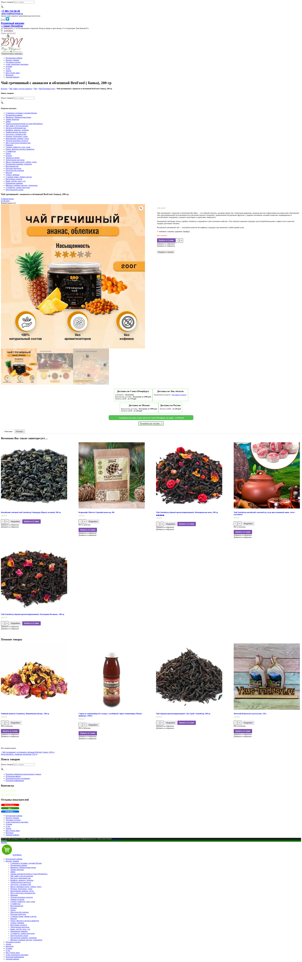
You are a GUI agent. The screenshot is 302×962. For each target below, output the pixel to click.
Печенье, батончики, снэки (17, 136)
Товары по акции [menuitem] (17, 899)
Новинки (9, 145)
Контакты (10, 75)
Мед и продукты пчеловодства (18, 143)
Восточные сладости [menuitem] (18, 925)
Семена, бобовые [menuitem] (17, 923)
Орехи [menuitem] (13, 910)
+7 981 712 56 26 (10, 11)
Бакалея (9, 173)
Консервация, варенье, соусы (17, 139)
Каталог (4, 89)
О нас (8, 69)
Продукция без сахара (14, 190)
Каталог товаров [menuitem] (12, 861)
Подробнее (15, 521)
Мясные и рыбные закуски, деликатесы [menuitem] (26, 940)
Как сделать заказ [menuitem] (13, 953)
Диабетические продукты (16, 132)
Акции (8, 71)
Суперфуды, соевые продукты (18, 187)
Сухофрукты (11, 151)
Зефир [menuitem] (12, 872)
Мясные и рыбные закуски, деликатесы (22, 185)
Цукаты (9, 156)
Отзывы (9, 66)
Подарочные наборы (14, 58)
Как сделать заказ (13, 73)
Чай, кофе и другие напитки (20, 89)
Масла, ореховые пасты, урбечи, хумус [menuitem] (26, 887)
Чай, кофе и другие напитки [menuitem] (21, 876)
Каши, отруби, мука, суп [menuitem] (20, 929)
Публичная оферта (13, 776)
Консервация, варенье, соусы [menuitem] (22, 891)
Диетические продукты (15, 160)
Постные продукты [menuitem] (18, 914)
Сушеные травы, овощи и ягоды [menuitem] (23, 916)
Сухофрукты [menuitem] (15, 904)
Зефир (8, 122)
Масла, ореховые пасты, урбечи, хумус (21, 162)
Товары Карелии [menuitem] (17, 870)
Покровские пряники (14, 183)
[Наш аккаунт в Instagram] (4, 20)
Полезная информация (15, 781)
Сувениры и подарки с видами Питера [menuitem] (26, 863)
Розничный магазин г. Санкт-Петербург (12, 24)
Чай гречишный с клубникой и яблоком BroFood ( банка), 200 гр (28, 752)
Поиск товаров (7, 2)
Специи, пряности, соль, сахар (18, 147)
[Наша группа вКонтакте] (2, 20)
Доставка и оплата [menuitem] (13, 942)
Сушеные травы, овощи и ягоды (19, 177)
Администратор (7, 199)
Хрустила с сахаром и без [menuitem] (20, 884)
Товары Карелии (12, 119)
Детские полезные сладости (17, 141)
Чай (35, 89)
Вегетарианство (12, 166)
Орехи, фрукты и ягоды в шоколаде (20, 149)
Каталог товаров (12, 60)
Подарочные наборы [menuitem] (14, 859)
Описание (8, 431)
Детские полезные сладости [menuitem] (21, 897)
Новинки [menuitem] (14, 895)
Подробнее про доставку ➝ (151, 424)
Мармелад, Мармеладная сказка (18, 117)
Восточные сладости (14, 179)
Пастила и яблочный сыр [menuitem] (20, 878)
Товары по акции (13, 158)
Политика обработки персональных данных (23, 774)
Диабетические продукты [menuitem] (20, 882)
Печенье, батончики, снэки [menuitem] (21, 889)
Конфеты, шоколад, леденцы (17, 130)
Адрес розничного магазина (17, 64)
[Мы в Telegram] (7, 20)
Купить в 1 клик (166, 240)
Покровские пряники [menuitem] (19, 931)
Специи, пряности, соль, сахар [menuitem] (22, 902)
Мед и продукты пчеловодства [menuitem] (22, 893)
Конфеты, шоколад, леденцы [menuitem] (21, 880)
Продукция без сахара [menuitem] (19, 936)
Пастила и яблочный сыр (16, 128)
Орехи (8, 153)
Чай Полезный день (47, 89)
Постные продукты (13, 168)
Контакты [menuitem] (10, 946)
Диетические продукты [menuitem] (19, 927)
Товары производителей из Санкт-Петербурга (24, 124)
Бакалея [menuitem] (13, 919)
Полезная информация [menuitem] (15, 957)
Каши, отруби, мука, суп (15, 181)
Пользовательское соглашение (18, 778)
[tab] (8, 431)
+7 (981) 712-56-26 (8, 791)
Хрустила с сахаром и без (16, 134)
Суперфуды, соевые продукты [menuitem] (22, 933)
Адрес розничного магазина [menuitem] (17, 955)
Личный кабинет (12, 77)
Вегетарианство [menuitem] (16, 906)
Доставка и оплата (13, 62)
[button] (166, 244)
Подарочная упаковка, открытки (19, 164)
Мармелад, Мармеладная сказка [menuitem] (23, 867)
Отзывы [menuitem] (9, 948)
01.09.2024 (5, 201)
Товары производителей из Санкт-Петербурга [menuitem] (28, 874)
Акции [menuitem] (8, 944)
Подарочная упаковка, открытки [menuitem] (23, 938)
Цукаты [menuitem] (13, 908)
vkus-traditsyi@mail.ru (12, 14)
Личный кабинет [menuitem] (12, 959)
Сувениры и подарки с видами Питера (21, 113)
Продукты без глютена (15, 170)
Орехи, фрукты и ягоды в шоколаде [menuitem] (24, 921)
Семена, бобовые (12, 175)
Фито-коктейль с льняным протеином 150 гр (19, 754)
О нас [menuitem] (8, 950)
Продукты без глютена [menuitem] (19, 912)
